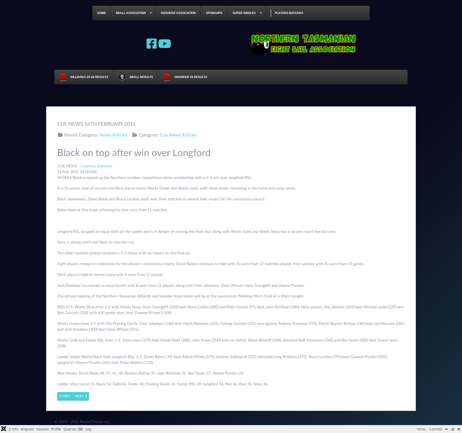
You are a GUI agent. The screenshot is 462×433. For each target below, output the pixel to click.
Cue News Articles (178, 135)
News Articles (113, 135)
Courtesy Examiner (97, 166)
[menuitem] (101, 13)
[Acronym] (303, 43)
